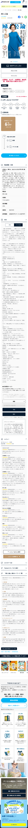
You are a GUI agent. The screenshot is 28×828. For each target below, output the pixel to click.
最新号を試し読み (15, 66)
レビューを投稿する (13, 556)
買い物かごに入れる (14, 155)
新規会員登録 (14, 700)
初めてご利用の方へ (14, 705)
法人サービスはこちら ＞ (7, 709)
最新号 (4, 91)
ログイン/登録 (15, 2)
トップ (2, 10)
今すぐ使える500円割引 (21, 96)
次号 (11, 91)
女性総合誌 (14, 10)
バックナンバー (19, 91)
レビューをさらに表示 (15, 552)
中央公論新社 (3, 16)
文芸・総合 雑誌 (8, 10)
